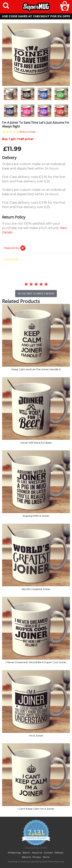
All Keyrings (14, 852)
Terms (46, 857)
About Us (37, 852)
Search (26, 852)
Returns (26, 857)
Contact (48, 852)
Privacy (36, 857)
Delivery (59, 852)
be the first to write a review (36, 293)
